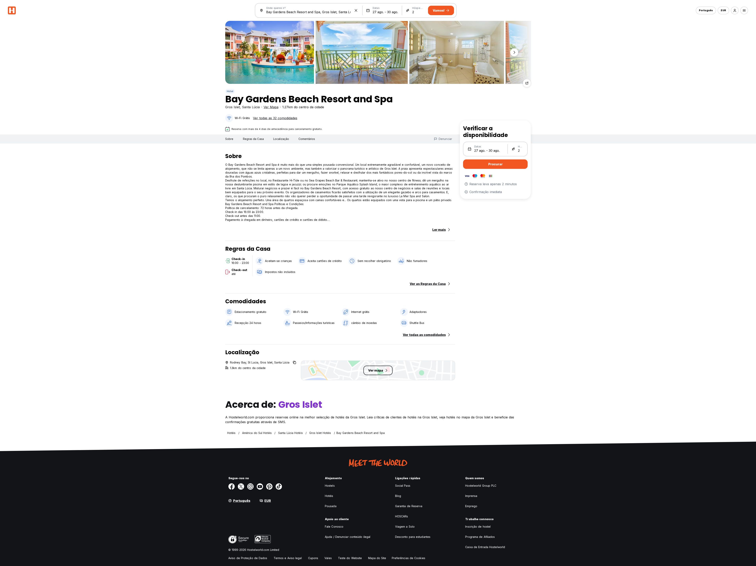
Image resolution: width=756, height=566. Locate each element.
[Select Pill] (735, 10)
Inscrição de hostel (478, 526)
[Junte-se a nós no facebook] (231, 486)
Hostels (330, 485)
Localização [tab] (281, 139)
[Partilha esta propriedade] (527, 83)
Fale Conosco (334, 526)
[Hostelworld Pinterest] (269, 486)
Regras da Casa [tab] (253, 139)
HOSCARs (401, 516)
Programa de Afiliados (480, 536)
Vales (328, 558)
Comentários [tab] (306, 139)
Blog (398, 496)
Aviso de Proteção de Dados (247, 558)
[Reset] (356, 10)
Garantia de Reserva (408, 506)
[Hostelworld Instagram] (250, 486)
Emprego (471, 506)
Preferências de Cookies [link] (408, 558)
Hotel (230, 91)
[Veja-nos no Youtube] (260, 486)
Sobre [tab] (229, 139)
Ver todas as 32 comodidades (275, 118)
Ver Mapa (271, 107)
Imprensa (471, 496)
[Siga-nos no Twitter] (241, 486)
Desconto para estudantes (412, 536)
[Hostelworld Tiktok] (279, 486)
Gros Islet (232, 107)
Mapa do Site (377, 558)
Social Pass (402, 485)
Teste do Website (350, 558)
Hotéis (329, 496)
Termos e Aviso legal (288, 558)
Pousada (330, 506)
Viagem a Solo (405, 526)
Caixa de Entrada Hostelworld (485, 547)
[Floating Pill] (514, 52)
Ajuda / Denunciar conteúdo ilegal (347, 536)
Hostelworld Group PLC (480, 485)
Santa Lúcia (251, 107)
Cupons (313, 558)
